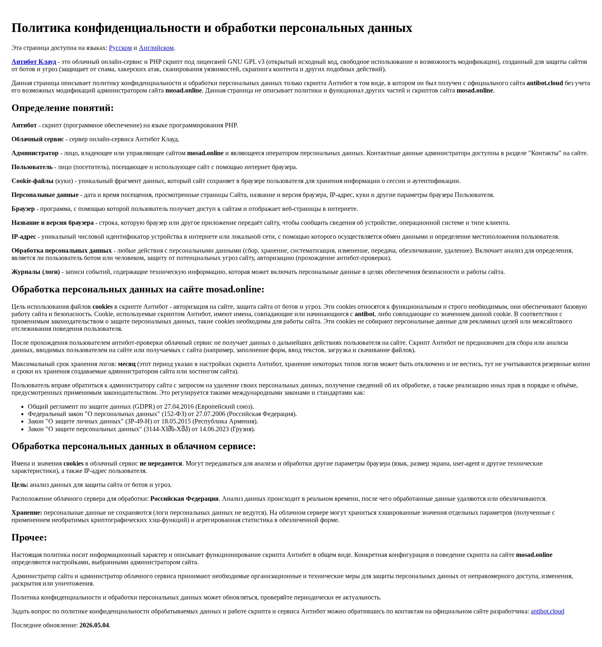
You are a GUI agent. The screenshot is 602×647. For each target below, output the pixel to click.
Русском (120, 47)
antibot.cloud (547, 611)
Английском (156, 47)
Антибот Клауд (33, 61)
